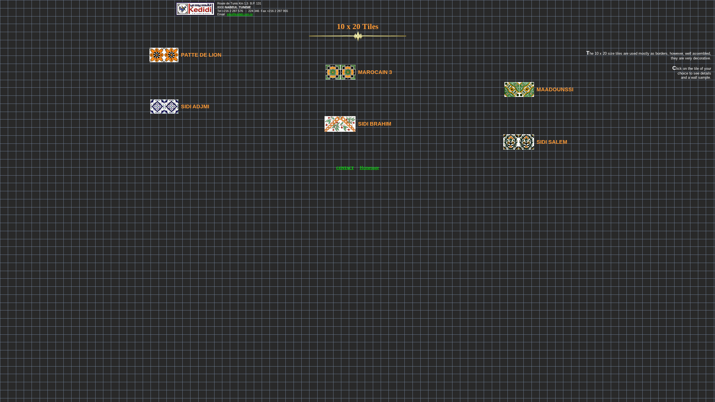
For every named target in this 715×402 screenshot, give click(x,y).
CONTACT (345, 168)
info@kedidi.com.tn (240, 14)
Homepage (369, 167)
